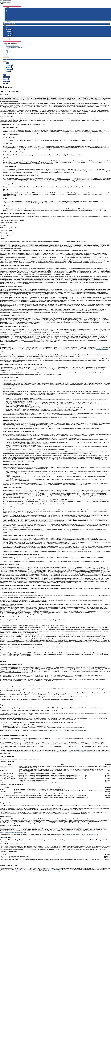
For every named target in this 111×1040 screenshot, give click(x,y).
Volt (9, 19)
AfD (9, 9)
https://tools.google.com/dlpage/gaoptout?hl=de (12, 832)
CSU (10, 14)
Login (4, 25)
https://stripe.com (53, 730)
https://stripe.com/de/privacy (78, 730)
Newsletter (7, 21)
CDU (7, 48)
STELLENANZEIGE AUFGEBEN (12, 6)
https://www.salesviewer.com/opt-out (80, 750)
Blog (4, 58)
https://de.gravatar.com (102, 349)
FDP (9, 17)
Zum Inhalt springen (5, 0)
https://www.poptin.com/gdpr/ (53, 870)
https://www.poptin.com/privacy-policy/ (14, 870)
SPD (9, 18)
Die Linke (10, 15)
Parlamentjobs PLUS (9, 24)
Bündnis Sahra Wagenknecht (15, 11)
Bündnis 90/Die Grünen (14, 10)
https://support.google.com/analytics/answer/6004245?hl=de (82, 834)
